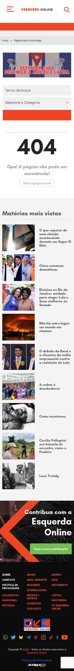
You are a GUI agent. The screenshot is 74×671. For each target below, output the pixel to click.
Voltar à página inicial (37, 183)
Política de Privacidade (37, 660)
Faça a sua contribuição (51, 549)
